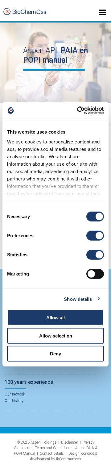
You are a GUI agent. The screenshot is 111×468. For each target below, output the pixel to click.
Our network (15, 394)
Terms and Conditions (53, 448)
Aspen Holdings (43, 442)
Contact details (52, 453)
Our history (14, 401)
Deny (55, 353)
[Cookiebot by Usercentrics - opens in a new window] (78, 110)
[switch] (95, 236)
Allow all (55, 317)
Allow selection (55, 335)
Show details (78, 298)
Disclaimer (69, 442)
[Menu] (102, 12)
